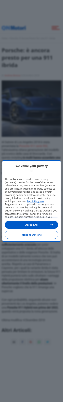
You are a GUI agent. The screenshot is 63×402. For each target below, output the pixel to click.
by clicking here (35, 201)
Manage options (32, 234)
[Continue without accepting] (31, 171)
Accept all (31, 224)
